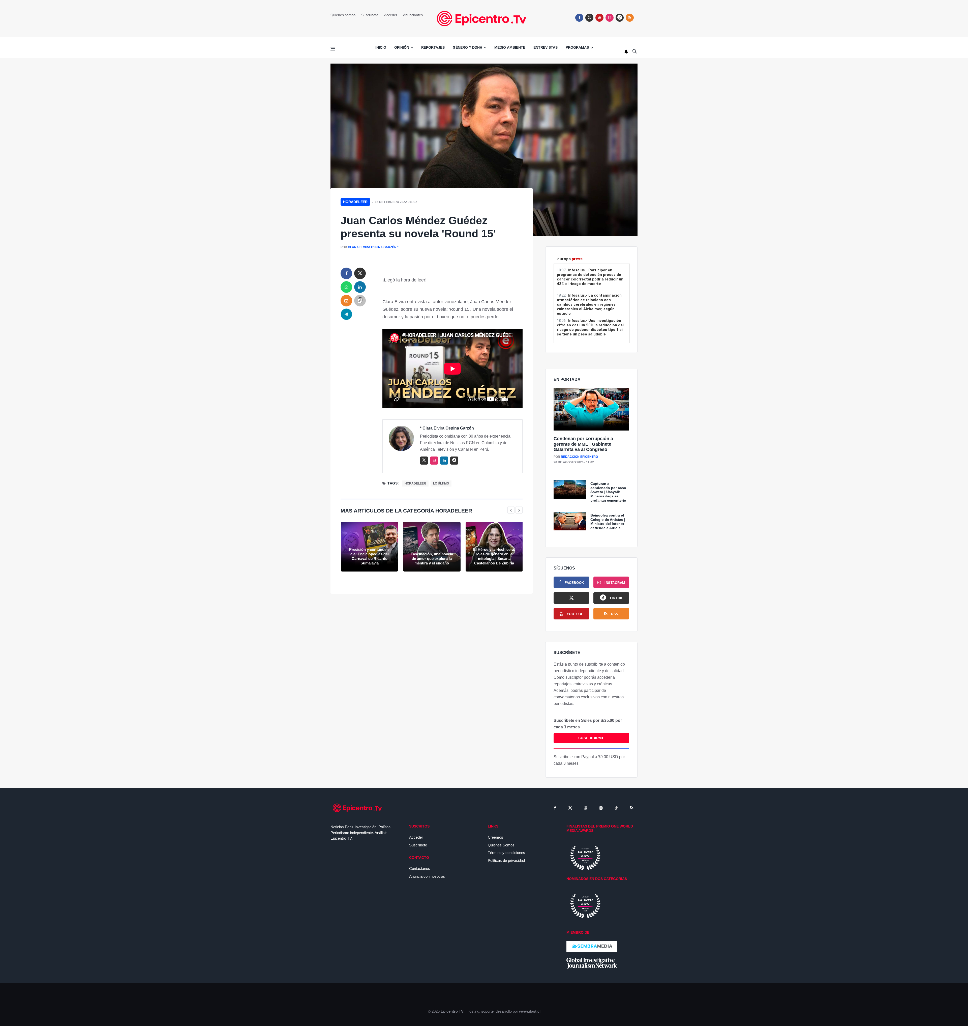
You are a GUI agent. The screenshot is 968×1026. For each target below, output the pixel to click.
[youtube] (599, 18)
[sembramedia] (591, 946)
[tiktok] (616, 808)
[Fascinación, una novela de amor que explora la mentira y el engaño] (431, 547)
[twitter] (589, 18)
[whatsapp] (346, 287)
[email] (346, 300)
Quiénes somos (342, 15)
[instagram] (610, 18)
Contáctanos (419, 868)
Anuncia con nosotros (427, 876)
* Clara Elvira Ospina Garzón (447, 428)
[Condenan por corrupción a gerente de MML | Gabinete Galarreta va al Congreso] (591, 409)
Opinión (401, 47)
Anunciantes (413, 15)
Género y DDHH (467, 47)
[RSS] (632, 808)
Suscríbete (369, 15)
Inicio (380, 47)
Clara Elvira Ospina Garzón (372, 247)
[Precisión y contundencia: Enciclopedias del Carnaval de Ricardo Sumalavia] (369, 547)
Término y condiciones (506, 852)
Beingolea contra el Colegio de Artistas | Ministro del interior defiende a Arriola (607, 521)
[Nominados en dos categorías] (585, 905)
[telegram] (346, 314)
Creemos (495, 837)
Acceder (390, 15)
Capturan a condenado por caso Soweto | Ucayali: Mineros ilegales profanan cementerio (608, 491)
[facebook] (579, 18)
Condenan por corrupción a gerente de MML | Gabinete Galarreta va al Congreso (583, 444)
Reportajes (433, 47)
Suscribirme (591, 738)
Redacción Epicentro (579, 457)
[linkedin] (360, 287)
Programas (577, 47)
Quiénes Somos (501, 845)
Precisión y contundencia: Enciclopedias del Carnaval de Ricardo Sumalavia (369, 556)
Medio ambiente (509, 47)
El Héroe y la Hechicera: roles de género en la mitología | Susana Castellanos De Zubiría (494, 556)
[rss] (620, 18)
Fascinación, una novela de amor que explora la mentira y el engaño (432, 558)
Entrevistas (545, 47)
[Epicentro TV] (484, 18)
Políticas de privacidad (506, 860)
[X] (571, 598)
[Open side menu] (332, 48)
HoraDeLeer (355, 202)
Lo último (441, 483)
